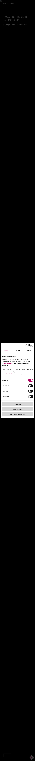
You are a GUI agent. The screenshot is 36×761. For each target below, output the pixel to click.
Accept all (18, 404)
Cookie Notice (9, 363)
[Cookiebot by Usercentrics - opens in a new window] (25, 345)
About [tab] (29, 350)
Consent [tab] (6, 350)
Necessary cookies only (17, 414)
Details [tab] (17, 350)
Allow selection (17, 409)
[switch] (30, 385)
